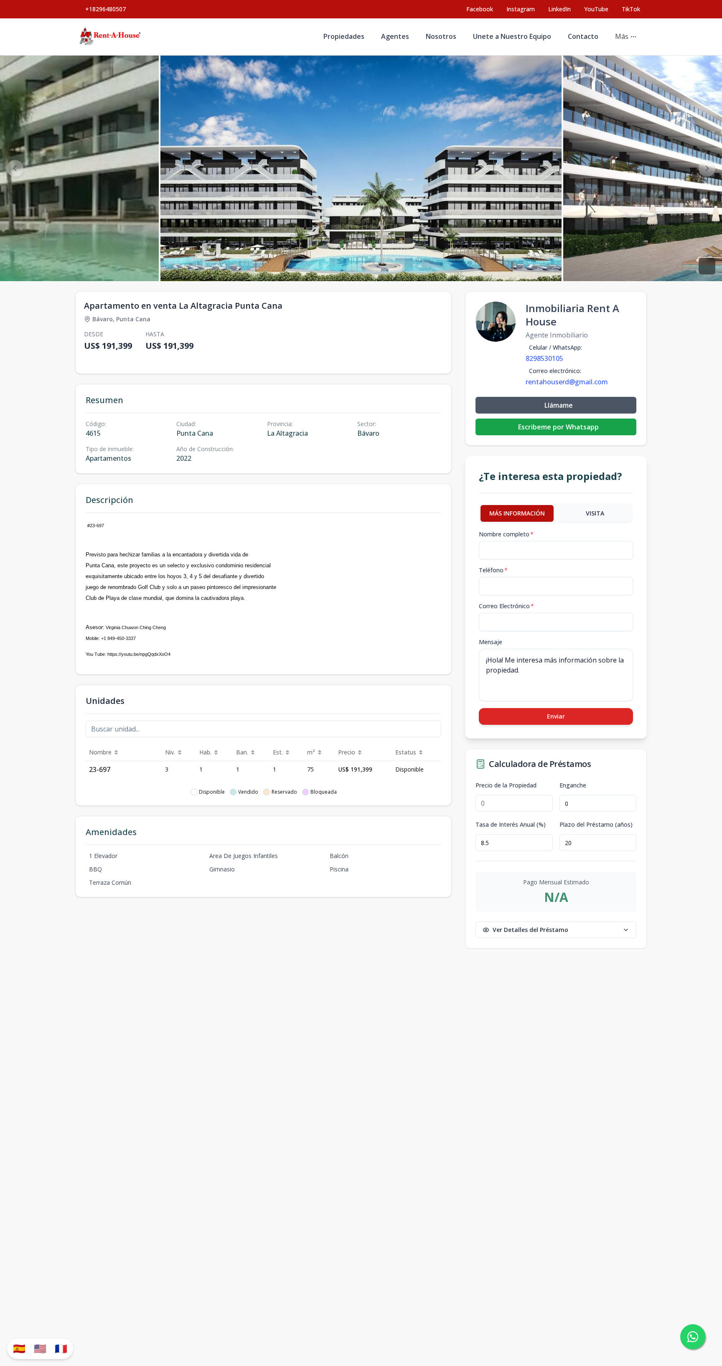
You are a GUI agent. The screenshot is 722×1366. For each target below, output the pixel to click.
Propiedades (343, 36)
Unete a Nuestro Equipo (512, 36)
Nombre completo (506, 534)
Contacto (583, 36)
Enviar (556, 716)
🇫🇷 (61, 1348)
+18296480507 (105, 9)
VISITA (595, 513)
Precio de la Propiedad (505, 785)
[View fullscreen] (707, 266)
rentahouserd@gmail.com (567, 381)
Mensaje (490, 642)
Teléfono (493, 570)
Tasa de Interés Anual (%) (510, 825)
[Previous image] (15, 168)
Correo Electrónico (506, 606)
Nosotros (441, 36)
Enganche (572, 785)
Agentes (395, 36)
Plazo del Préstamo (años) (596, 825)
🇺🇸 (40, 1348)
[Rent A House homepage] (111, 37)
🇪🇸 (19, 1348)
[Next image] (707, 168)
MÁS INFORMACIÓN (517, 513)
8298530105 (544, 358)
